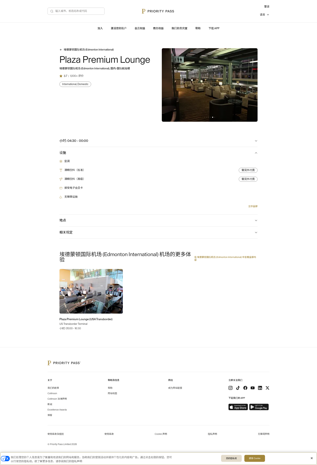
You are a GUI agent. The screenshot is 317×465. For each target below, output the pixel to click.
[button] (204, 117)
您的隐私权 (231, 458)
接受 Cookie (254, 458)
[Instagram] (230, 388)
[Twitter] (267, 388)
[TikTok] (238, 388)
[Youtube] (253, 388)
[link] (238, 407)
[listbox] (264, 15)
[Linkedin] (260, 388)
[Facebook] (245, 388)
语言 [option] (262, 14)
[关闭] (311, 458)
